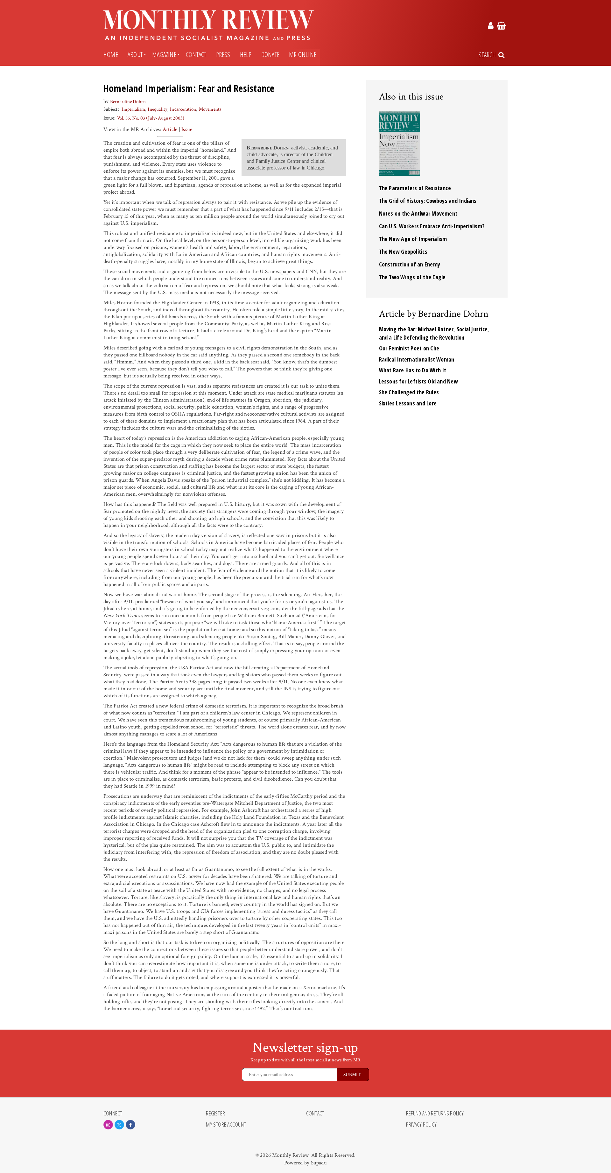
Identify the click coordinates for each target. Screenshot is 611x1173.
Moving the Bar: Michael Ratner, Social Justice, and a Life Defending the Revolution (434, 333)
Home (110, 54)
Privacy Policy (421, 1124)
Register (215, 1113)
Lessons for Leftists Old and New (418, 381)
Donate (270, 54)
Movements (210, 109)
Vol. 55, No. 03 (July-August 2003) (151, 118)
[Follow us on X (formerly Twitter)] (119, 1124)
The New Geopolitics (403, 251)
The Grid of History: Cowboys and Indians (428, 200)
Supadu (319, 1162)
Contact (196, 54)
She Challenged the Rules (409, 392)
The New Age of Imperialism (413, 239)
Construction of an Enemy (409, 264)
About (135, 54)
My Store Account (226, 1124)
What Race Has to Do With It (412, 370)
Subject (110, 109)
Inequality (157, 109)
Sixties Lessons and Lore (408, 403)
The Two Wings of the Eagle (412, 277)
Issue (186, 129)
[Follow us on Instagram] (108, 1124)
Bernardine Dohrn (128, 102)
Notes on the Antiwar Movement (418, 213)
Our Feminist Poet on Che (409, 348)
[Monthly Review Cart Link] (501, 26)
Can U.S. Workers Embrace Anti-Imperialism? (432, 226)
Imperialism (133, 109)
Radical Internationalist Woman (416, 359)
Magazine (164, 54)
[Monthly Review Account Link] (490, 26)
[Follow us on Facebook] (130, 1124)
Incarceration (183, 109)
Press (223, 54)
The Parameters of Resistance (415, 188)
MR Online (302, 54)
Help (246, 54)
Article (170, 129)
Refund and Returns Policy (435, 1113)
